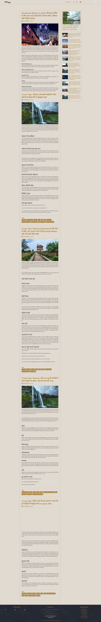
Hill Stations (29, 494)
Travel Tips (49, 219)
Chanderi (23, 369)
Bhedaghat (24, 219)
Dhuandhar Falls (30, 219)
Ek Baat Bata (84, 615)
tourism (35, 219)
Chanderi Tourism (25, 371)
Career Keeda (84, 613)
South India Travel (25, 492)
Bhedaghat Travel (41, 221)
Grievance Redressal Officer (50, 616)
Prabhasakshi (84, 609)
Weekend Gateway (48, 369)
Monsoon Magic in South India (48, 492)
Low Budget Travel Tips (51, 593)
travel (39, 219)
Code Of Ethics (50, 617)
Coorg (31, 492)
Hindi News (68, 2)
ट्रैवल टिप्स (38, 593)
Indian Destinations (32, 595)
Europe (26, 595)
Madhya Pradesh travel (50, 221)
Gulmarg (38, 595)
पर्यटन (42, 219)
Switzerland (24, 593)
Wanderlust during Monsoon (38, 494)
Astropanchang (84, 612)
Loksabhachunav (84, 610)
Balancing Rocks (34, 221)
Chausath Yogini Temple (26, 221)
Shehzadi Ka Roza (32, 371)
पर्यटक (45, 219)
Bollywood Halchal (84, 616)
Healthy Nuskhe (84, 618)
